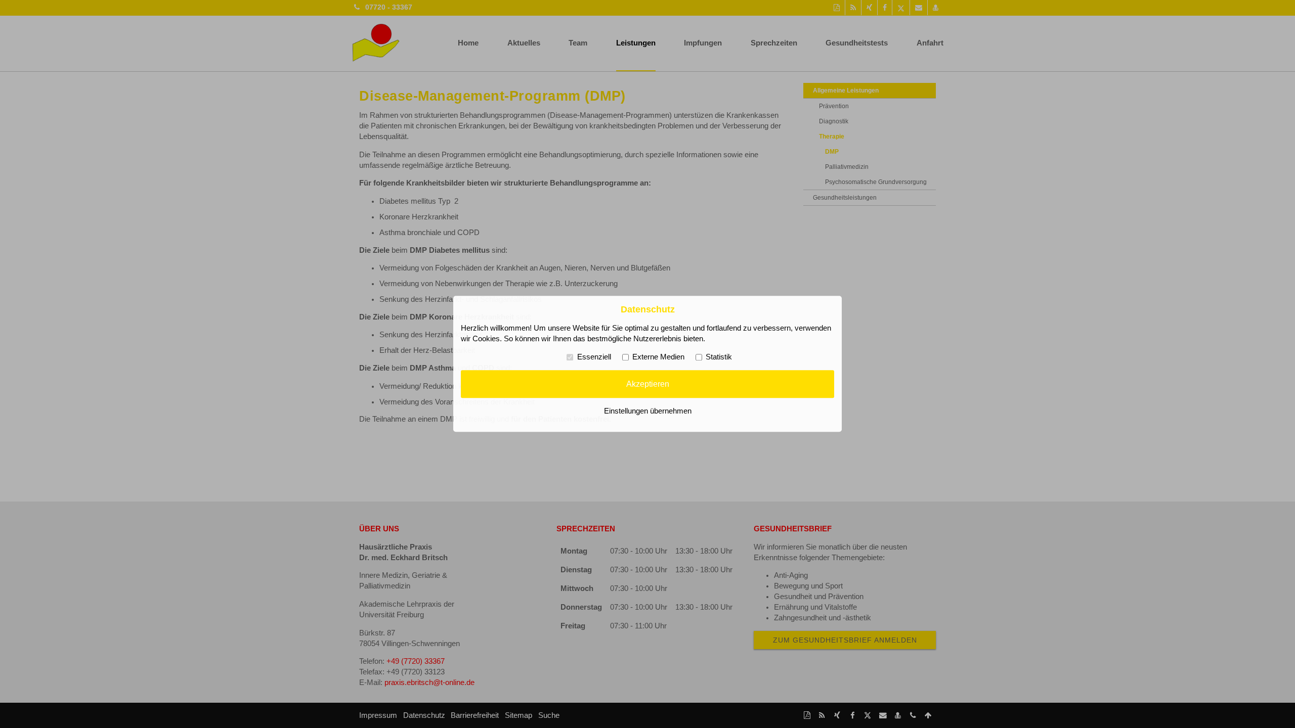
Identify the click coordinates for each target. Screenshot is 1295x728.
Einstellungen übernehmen (648, 411)
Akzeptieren (647, 383)
